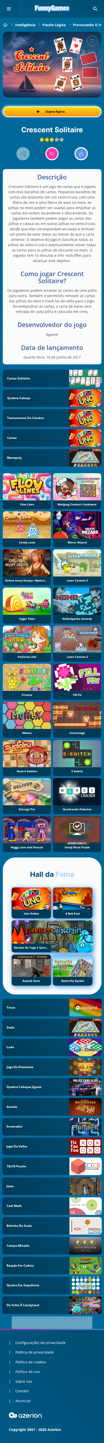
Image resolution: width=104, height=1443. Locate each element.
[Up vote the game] (81, 154)
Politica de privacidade (34, 1352)
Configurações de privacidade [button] (40, 1342)
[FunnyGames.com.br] (5, 24)
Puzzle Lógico (54, 24)
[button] (95, 9)
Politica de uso (27, 1371)
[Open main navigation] (9, 9)
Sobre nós (23, 1381)
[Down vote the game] (52, 154)
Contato (22, 1391)
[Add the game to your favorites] (92, 40)
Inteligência (25, 24)
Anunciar (23, 1400)
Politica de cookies (30, 1362)
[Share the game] (23, 154)
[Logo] (52, 9)
